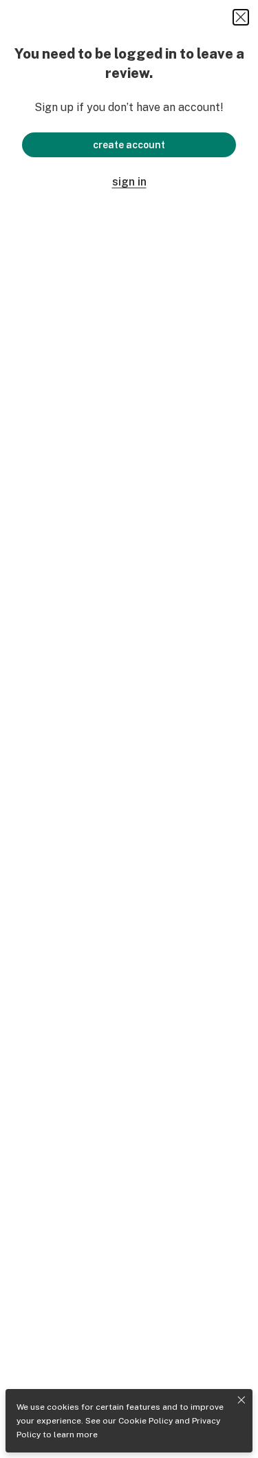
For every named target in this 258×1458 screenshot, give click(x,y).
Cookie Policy (145, 1421)
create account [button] (129, 144)
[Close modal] (240, 17)
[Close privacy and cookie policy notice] (241, 1400)
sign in (129, 181)
